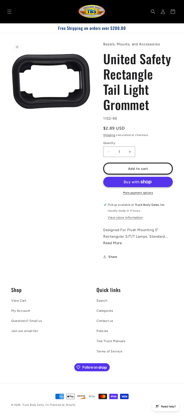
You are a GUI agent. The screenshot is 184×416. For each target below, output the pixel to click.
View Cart (18, 301)
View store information (125, 217)
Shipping (109, 135)
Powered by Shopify (63, 404)
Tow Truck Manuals (110, 341)
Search (101, 301)
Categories (104, 311)
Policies (102, 331)
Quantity (109, 143)
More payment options (138, 192)
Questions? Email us (26, 321)
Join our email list (24, 331)
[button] (9, 12)
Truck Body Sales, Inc (36, 404)
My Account (20, 311)
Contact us (104, 321)
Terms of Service (109, 351)
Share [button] (112, 257)
